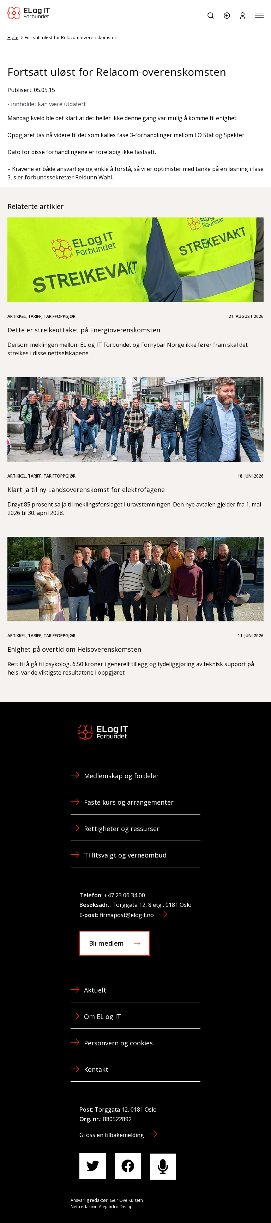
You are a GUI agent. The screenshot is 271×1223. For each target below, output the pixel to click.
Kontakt (96, 1069)
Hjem (12, 37)
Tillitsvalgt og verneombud (125, 855)
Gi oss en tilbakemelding (111, 1135)
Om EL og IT (102, 1016)
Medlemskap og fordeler (121, 776)
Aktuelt (95, 990)
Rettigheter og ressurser (121, 828)
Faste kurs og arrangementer (129, 802)
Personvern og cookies (118, 1043)
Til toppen (228, 1202)
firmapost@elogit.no (127, 915)
